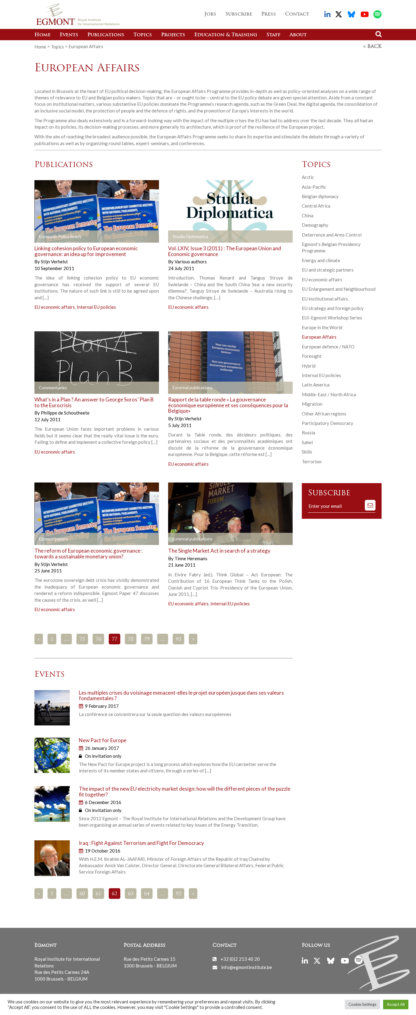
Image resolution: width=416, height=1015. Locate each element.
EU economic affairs (54, 307)
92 (178, 894)
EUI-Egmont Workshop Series (332, 317)
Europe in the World (322, 327)
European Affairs (319, 337)
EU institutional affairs (325, 298)
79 (147, 639)
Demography (315, 225)
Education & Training (225, 35)
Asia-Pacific (314, 187)
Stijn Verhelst (54, 261)
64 (147, 894)
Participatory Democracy (327, 423)
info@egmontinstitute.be (246, 967)
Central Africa (316, 205)
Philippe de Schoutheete (65, 412)
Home (42, 35)
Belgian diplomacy (320, 196)
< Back (372, 46)
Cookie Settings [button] (362, 1004)
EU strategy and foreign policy (333, 308)
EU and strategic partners (328, 269)
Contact (297, 14)
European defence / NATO (328, 346)
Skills (307, 451)
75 (82, 639)
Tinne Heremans (191, 558)
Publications (105, 35)
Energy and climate (321, 260)
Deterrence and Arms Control (331, 234)
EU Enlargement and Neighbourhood (338, 289)
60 (82, 894)
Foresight (312, 356)
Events (69, 35)
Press (268, 14)
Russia (308, 432)
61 (98, 894)
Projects (173, 35)
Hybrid (309, 366)
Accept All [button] (396, 1004)
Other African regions (324, 413)
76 (98, 639)
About (298, 35)
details (114, 236)
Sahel (307, 442)
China (307, 215)
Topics (142, 35)
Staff (273, 35)
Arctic (308, 177)
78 (130, 639)
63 (130, 894)
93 (178, 639)
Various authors (191, 261)
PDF (52, 236)
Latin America (316, 384)
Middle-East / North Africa (329, 394)
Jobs (210, 14)
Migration (312, 404)
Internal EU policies (96, 307)
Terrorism (312, 461)
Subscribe (238, 14)
